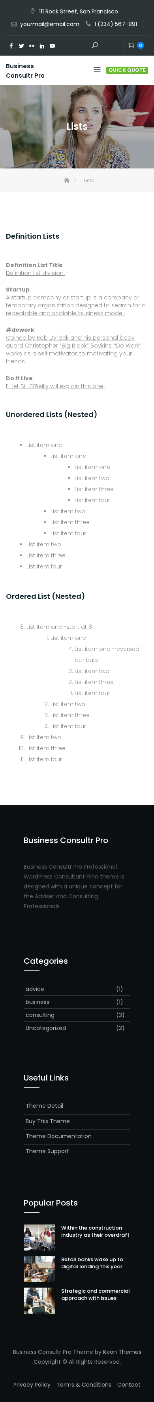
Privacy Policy (32, 1385)
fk (31, 46)
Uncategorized (46, 1028)
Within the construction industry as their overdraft (95, 1231)
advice (35, 989)
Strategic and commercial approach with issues (95, 1294)
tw (21, 46)
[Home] (67, 180)
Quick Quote (127, 70)
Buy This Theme (48, 1121)
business (37, 1002)
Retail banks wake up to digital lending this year (92, 1263)
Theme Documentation (59, 1136)
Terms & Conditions (83, 1385)
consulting (40, 1015)
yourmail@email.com (49, 24)
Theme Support (47, 1151)
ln (42, 46)
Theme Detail (44, 1106)
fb (11, 46)
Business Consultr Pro (25, 71)
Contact (129, 1385)
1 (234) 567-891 (115, 24)
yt (52, 46)
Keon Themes (122, 1352)
